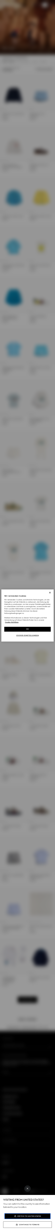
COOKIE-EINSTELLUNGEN (27, 635)
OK (27, 629)
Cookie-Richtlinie (11, 622)
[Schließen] (50, 592)
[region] (27, 615)
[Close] (27, 1188)
